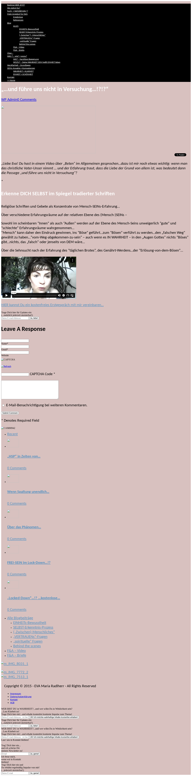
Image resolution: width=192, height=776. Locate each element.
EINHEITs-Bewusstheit (29, 29)
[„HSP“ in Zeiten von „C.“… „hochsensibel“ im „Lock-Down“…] (13, 446)
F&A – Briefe (18, 50)
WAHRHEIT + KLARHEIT (23, 71)
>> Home (11, 80)
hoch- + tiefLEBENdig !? (17, 11)
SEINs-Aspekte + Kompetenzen (21, 68)
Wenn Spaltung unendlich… (28, 492)
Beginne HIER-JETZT (16, 5)
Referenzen (18, 20)
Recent (12, 434)
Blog (9, 23)
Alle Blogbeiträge (20, 618)
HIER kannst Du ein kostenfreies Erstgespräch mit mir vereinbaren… (52, 305)
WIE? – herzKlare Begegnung (26, 59)
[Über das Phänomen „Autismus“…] (13, 517)
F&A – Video (18, 47)
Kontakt (10, 77)
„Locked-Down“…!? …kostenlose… (33, 598)
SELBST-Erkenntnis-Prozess (31, 32)
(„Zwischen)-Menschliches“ (34, 632)
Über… (10, 53)
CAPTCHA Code (41, 374)
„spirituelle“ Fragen (27, 41)
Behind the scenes (27, 44)
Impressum (15, 694)
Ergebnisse (18, 17)
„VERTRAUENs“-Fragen (29, 38)
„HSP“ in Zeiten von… (23, 456)
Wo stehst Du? (13, 8)
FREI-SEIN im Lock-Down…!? (29, 563)
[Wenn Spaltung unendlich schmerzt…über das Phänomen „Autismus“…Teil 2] (13, 482)
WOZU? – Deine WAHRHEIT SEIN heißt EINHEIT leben (36, 62)
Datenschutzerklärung (21, 697)
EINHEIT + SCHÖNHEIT (23, 74)
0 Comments (26, 100)
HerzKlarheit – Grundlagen (19, 65)
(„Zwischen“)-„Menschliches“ (32, 35)
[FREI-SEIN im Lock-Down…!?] (13, 552)
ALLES (15, 26)
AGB (12, 703)
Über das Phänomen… (24, 527)
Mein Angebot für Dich (17, 14)
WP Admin (9, 100)
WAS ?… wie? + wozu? (17, 56)
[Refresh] (6, 366)
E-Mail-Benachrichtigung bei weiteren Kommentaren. (46, 405)
